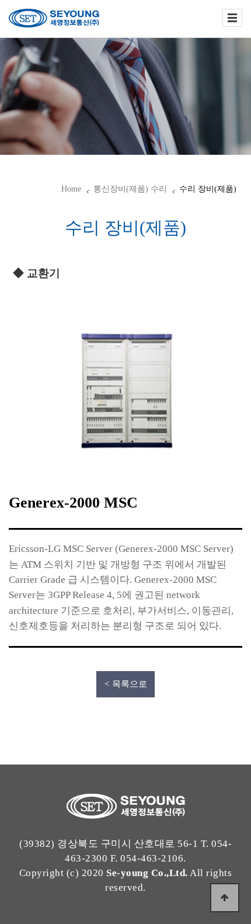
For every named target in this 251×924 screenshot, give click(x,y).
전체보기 (232, 18)
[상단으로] (224, 897)
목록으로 (129, 684)
